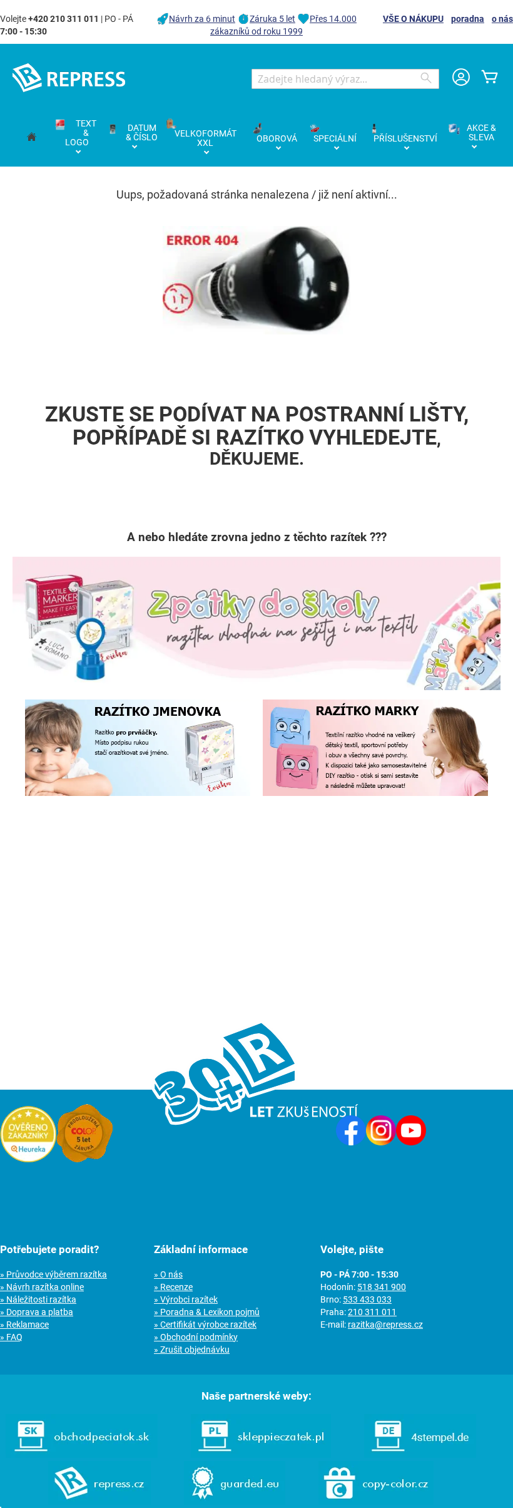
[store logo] (69, 78)
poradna (467, 19)
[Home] (32, 137)
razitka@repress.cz (385, 1325)
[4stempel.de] (420, 1455)
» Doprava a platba (36, 1312)
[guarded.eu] (234, 1502)
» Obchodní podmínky (196, 1337)
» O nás (168, 1274)
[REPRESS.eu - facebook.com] (351, 1142)
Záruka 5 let (272, 19)
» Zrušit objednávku (192, 1350)
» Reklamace (24, 1325)
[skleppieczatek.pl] (261, 1455)
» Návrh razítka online (42, 1287)
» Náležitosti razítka (38, 1299)
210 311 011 (372, 1312)
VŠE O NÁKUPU (413, 19)
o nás (502, 19)
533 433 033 (367, 1299)
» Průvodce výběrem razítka (53, 1274)
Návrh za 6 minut (202, 19)
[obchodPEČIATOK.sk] (82, 1455)
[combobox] (345, 79)
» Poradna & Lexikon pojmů (207, 1312)
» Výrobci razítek (186, 1299)
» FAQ (11, 1337)
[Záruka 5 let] (84, 1159)
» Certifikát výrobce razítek (205, 1325)
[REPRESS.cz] (99, 1502)
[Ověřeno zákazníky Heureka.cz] (28, 1159)
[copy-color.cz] (376, 1502)
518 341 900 (381, 1287)
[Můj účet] (461, 79)
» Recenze (173, 1287)
